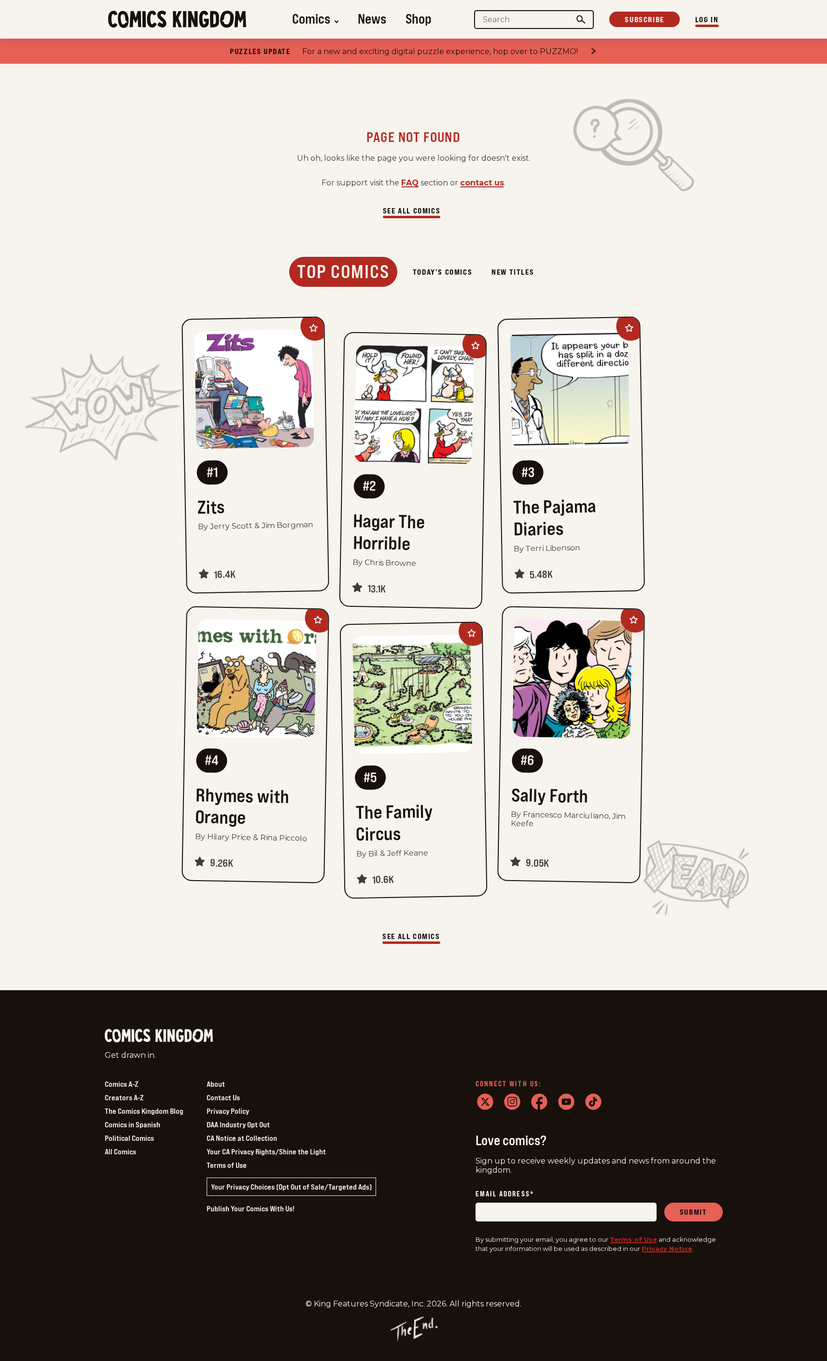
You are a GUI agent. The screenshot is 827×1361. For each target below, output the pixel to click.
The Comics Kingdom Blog (144, 1111)
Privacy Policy (228, 1111)
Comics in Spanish (132, 1124)
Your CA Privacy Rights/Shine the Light (266, 1151)
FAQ (410, 182)
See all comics (411, 210)
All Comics (120, 1151)
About (216, 1084)
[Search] (581, 19)
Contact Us (223, 1097)
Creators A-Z (124, 1097)
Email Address (505, 1195)
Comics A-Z (121, 1084)
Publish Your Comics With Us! (250, 1208)
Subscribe (644, 19)
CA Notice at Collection (242, 1138)
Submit (693, 1212)
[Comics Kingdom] (159, 1036)
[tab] (343, 272)
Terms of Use (227, 1165)
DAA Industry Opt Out (238, 1124)
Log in (707, 19)
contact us (482, 182)
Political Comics (129, 1138)
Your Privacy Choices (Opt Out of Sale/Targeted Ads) (291, 1187)
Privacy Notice (667, 1249)
